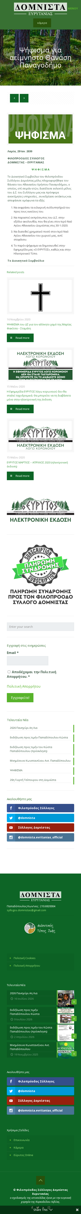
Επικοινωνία (21, 1140)
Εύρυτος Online (23, 1155)
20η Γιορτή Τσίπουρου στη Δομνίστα (33, 780)
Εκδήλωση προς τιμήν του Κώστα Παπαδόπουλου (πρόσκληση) (31, 749)
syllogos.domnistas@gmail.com (26, 910)
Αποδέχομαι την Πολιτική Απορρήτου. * (31, 674)
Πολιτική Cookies (25, 958)
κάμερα (42, 23)
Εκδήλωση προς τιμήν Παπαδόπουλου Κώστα (39, 737)
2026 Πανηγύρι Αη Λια (23, 728)
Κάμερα (18, 1147)
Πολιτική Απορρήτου (23, 686)
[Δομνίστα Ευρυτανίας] (40, 8)
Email (13, 652)
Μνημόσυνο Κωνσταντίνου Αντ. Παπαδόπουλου (40, 760)
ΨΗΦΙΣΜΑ (16, 770)
